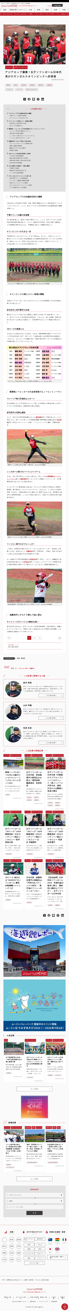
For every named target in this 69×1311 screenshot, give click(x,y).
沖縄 (11, 1259)
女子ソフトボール (7, 14)
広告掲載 (49, 5)
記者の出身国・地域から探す (38, 1298)
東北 (4, 1246)
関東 (8, 85)
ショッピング (29, 1253)
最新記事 (13, 10)
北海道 (19, 1239)
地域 (55, 10)
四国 (18, 1253)
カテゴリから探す (21, 1298)
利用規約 (54, 1301)
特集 (64, 10)
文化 (29, 1244)
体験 (29, 1249)
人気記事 (54, 1298)
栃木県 (41, 85)
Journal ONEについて (19, 1301)
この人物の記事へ (51, 695)
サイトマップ (43, 1301)
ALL (19, 1259)
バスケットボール (20, 14)
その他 (63, 14)
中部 (15, 85)
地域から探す (7, 1298)
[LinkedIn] (43, 99)
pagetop (64, 1307)
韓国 (11, 1239)
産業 (38, 10)
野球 (31, 14)
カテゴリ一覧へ (34, 1263)
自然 (29, 1258)
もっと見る (34, 1089)
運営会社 (33, 1301)
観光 (5, 10)
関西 (4, 1253)
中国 (11, 1253)
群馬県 (32, 85)
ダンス (41, 14)
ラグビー (52, 14)
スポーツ (22, 10)
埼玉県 (24, 85)
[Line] (34, 99)
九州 (4, 1259)
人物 (30, 10)
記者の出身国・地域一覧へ (57, 1257)
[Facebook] (30, 99)
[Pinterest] (39, 99)
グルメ (40, 1244)
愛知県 (49, 85)
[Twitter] (25, 99)
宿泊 (40, 1249)
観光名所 (40, 1239)
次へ (60, 637)
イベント (19, 89)
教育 (47, 10)
